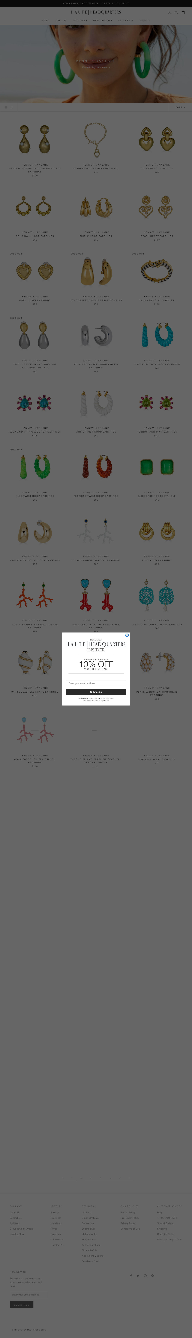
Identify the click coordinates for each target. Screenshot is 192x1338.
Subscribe (96, 692)
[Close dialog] (127, 635)
